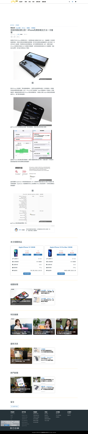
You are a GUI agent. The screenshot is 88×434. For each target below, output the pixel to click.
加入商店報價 (58, 415)
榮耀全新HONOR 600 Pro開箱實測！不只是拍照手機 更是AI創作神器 (43, 332)
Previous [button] (10, 260)
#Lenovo (13, 330)
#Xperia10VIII (50, 357)
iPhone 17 (24, 413)
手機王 (12, 25)
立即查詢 (38, 254)
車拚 (33, 1)
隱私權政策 (47, 417)
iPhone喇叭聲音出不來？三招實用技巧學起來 (47, 300)
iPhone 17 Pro (24, 415)
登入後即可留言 (14, 406)
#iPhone (23, 28)
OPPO (11, 417)
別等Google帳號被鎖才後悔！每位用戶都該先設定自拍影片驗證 (21, 389)
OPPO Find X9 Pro (25, 424)
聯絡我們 (46, 415)
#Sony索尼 (43, 357)
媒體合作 (69, 415)
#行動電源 (43, 349)
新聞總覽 (17, 25)
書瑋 (18, 34)
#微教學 (18, 387)
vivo (11, 418)
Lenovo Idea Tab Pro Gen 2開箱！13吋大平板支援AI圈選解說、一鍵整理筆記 (21, 332)
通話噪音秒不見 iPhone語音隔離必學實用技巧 (21, 301)
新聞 (26, 1)
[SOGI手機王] (14, 1)
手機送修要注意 (36, 415)
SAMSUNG (12, 413)
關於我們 (46, 413)
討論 (30, 1)
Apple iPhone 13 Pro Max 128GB (61, 247)
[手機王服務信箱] (18, 428)
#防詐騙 (42, 378)
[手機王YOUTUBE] (13, 428)
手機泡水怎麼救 (36, 417)
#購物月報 (14, 358)
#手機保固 (33, 28)
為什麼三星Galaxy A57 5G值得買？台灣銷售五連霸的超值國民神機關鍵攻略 (66, 332)
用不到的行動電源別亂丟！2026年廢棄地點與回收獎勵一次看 (47, 351)
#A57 (66, 330)
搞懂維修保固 (35, 413)
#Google (13, 387)
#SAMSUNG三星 (60, 330)
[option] (27, 260)
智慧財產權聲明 (47, 418)
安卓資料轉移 (35, 422)
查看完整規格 (27, 273)
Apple (11, 415)
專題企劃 (12, 28)
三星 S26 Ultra (24, 417)
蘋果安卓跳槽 (35, 420)
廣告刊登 (57, 413)
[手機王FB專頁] (11, 428)
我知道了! (7, 425)
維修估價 (38, 1)
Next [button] (77, 260)
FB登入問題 (47, 420)
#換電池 (28, 28)
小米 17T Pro (24, 425)
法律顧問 (69, 413)
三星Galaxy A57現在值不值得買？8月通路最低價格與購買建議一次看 (47, 388)
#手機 (24, 299)
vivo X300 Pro (24, 420)
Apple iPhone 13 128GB (27, 247)
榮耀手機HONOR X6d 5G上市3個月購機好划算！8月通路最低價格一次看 (21, 360)
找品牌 (20, 1)
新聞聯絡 (57, 417)
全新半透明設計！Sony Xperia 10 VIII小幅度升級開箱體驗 (47, 359)
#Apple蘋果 (18, 28)
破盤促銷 (44, 1)
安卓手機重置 (35, 418)
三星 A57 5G (24, 418)
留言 (18, 36)
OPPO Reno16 (24, 422)
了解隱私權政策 (14, 425)
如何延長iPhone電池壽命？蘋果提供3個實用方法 (47, 292)
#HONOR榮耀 (37, 330)
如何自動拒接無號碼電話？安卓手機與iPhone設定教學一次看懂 (47, 380)
